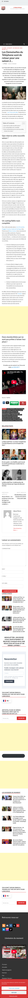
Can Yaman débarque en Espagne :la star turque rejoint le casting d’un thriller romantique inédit (19, 820)
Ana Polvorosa (20, 408)
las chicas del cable (16, 414)
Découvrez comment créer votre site (13, 756)
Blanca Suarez (6, 413)
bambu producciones (12, 411)
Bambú (4, 411)
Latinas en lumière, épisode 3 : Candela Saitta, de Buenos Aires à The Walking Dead (19, 809)
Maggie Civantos (6, 229)
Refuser (14, 992)
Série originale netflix (8, 420)
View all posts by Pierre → (17, 529)
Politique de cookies (13, 996)
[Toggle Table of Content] (22, 123)
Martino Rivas (15, 417)
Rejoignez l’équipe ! (7, 978)
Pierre (5, 63)
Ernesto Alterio (6, 414)
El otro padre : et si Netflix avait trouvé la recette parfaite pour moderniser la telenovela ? (13, 463)
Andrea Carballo (6, 410)
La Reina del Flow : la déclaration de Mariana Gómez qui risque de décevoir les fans (13, 483)
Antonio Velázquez (17, 410)
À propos (4, 964)
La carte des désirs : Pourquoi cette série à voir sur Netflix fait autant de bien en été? (19, 629)
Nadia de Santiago (16, 229)
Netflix (3, 49)
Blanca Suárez (12, 231)
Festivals (4, 972)
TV (6, 49)
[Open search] (24, 44)
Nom (3, 569)
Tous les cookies (14, 988)
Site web (4, 583)
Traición (20, 293)
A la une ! (4, 48)
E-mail (4, 576)
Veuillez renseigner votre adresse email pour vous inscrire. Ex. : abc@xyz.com (13, 677)
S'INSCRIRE (9, 681)
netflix (14, 419)
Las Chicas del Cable (17, 48)
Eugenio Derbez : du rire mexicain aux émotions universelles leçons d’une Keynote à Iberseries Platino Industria (19, 831)
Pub (3, 975)
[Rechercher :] (14, 718)
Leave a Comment (12, 63)
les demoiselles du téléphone (9, 416)
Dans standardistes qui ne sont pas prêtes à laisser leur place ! (14, 130)
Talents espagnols (6, 970)
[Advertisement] (14, 28)
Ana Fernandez (20, 227)
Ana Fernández (11, 408)
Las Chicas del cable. (12, 112)
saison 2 (19, 419)
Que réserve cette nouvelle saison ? (12, 125)
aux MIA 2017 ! (15, 367)
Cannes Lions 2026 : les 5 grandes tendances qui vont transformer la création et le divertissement (19, 799)
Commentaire (6, 548)
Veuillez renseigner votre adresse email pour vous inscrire (14, 668)
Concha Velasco (15, 413)
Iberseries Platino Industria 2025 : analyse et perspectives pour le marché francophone (19, 842)
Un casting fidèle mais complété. (11, 127)
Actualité (9, 48)
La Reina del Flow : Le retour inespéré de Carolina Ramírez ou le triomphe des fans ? (14, 443)
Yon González (18, 420)
